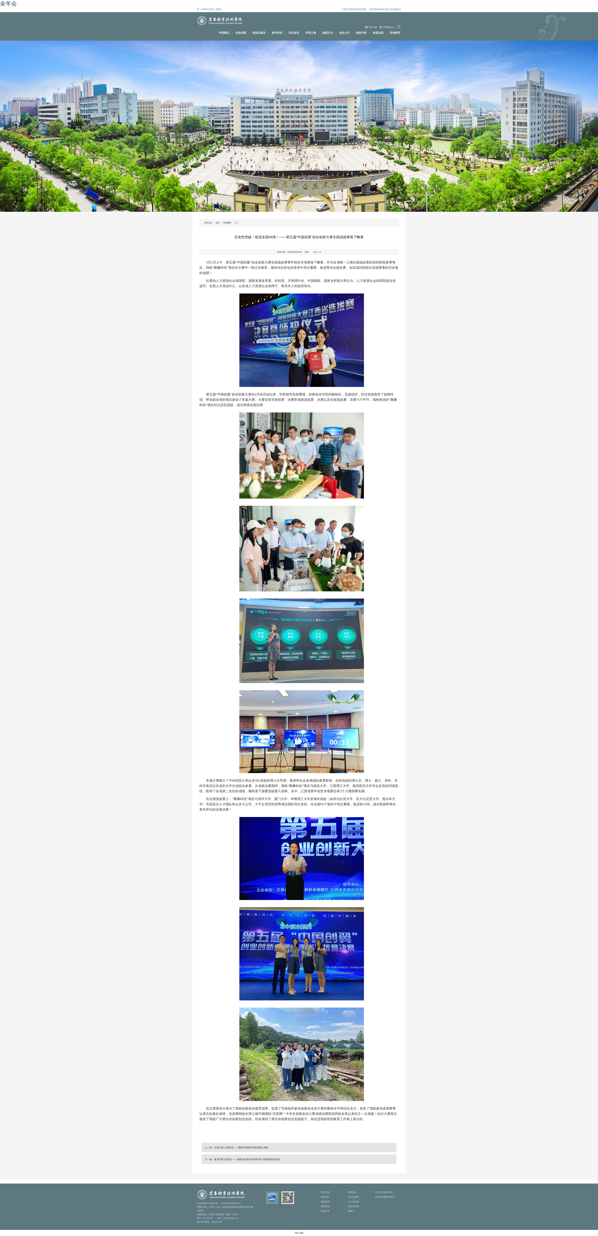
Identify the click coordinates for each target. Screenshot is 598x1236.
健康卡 (351, 1210)
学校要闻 (227, 222)
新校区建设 (259, 32)
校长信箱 (373, 27)
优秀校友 (352, 1192)
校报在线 (325, 1206)
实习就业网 (353, 1201)
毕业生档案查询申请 (385, 1196)
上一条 (236, 1147)
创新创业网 (353, 1206)
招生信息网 (353, 1196)
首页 (218, 222)
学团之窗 (311, 32)
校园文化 (327, 32)
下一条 (242, 1159)
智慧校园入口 (389, 27)
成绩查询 (325, 1201)
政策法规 (378, 32)
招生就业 (294, 32)
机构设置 (241, 32)
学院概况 (224, 32)
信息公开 (344, 32)
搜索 (399, 26)
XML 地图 (299, 1232)
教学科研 (277, 32)
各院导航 (325, 1192)
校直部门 (325, 1196)
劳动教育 (395, 32)
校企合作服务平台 (384, 1192)
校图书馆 (361, 32)
